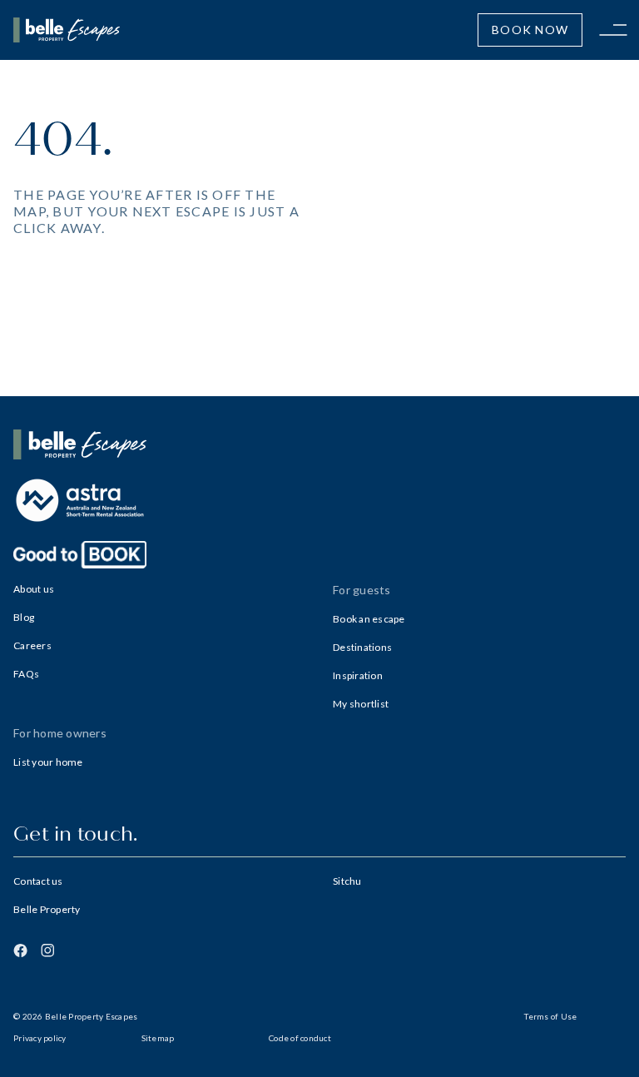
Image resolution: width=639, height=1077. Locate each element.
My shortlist (361, 703)
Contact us (38, 881)
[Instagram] (47, 950)
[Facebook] (20, 950)
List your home (48, 762)
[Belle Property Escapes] (319, 444)
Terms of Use (550, 1016)
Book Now (530, 29)
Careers (32, 645)
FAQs (26, 674)
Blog (23, 617)
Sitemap (158, 1038)
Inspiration (358, 675)
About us (33, 589)
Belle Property (47, 909)
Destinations (362, 647)
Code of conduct (300, 1038)
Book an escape (369, 619)
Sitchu (347, 881)
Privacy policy (40, 1038)
